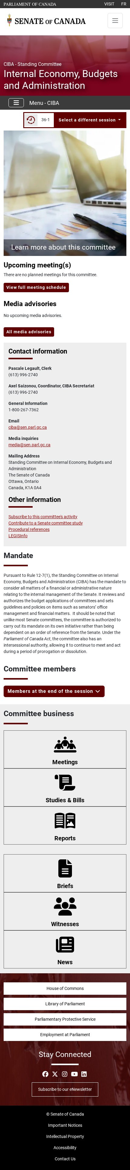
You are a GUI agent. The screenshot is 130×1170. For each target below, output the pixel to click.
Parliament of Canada (30, 4)
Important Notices (65, 1125)
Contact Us (65, 1158)
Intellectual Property (65, 1136)
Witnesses (65, 924)
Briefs (65, 886)
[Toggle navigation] (115, 20)
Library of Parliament (65, 1003)
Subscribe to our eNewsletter (65, 1089)
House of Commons (65, 988)
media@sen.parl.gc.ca (29, 444)
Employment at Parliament (65, 1034)
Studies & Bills (65, 800)
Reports (65, 838)
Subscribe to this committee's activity (42, 516)
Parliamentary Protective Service (65, 1019)
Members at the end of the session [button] (51, 691)
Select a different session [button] (88, 120)
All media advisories (28, 331)
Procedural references (29, 529)
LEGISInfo (18, 535)
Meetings (65, 762)
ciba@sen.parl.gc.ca (27, 427)
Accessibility (65, 1147)
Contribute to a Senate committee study (45, 523)
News (65, 962)
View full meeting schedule (36, 287)
